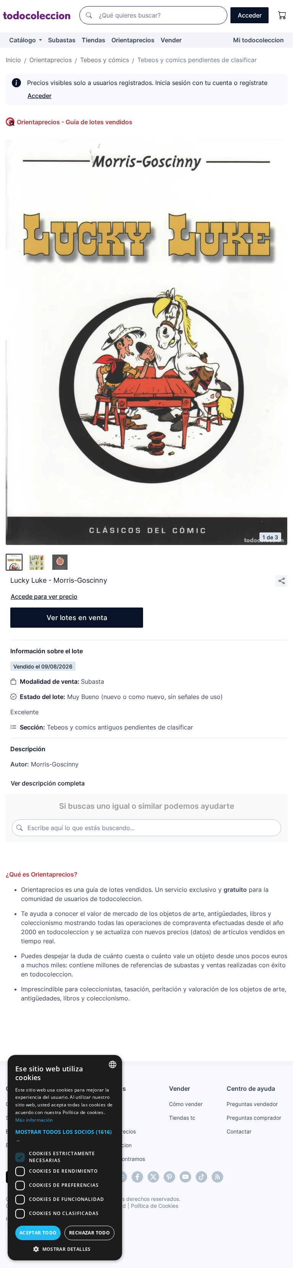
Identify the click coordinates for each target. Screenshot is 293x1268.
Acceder (39, 95)
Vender (171, 40)
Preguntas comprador (254, 1117)
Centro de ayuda (251, 1088)
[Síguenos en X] (153, 1177)
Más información (34, 1120)
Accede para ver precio (44, 596)
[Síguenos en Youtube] (185, 1177)
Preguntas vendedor (252, 1104)
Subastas (62, 40)
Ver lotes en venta (77, 618)
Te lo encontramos (122, 1159)
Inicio (13, 60)
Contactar (239, 1131)
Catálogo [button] (23, 40)
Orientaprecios (133, 40)
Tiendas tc (182, 1117)
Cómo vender (186, 1104)
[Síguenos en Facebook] (137, 1177)
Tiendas (93, 40)
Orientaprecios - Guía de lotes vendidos (74, 122)
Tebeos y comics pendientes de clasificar (197, 60)
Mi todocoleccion (258, 40)
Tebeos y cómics (104, 60)
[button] (64, 1136)
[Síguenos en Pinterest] (169, 1177)
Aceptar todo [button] (38, 1233)
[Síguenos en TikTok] (201, 1177)
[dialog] (65, 1157)
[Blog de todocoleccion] (217, 1177)
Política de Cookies (154, 1205)
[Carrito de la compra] (282, 15)
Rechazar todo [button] (89, 1233)
